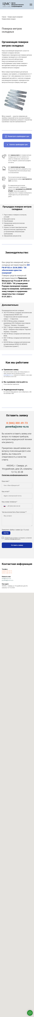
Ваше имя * (5, 481)
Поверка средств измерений (15, 17)
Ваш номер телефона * (9, 502)
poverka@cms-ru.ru (8, 375)
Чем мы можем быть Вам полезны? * (14, 512)
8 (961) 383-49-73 (7, 573)
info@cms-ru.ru (6, 578)
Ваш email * (6, 491)
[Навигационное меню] (31, 5)
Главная (4, 17)
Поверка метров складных (9, 19)
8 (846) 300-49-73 (7, 571)
